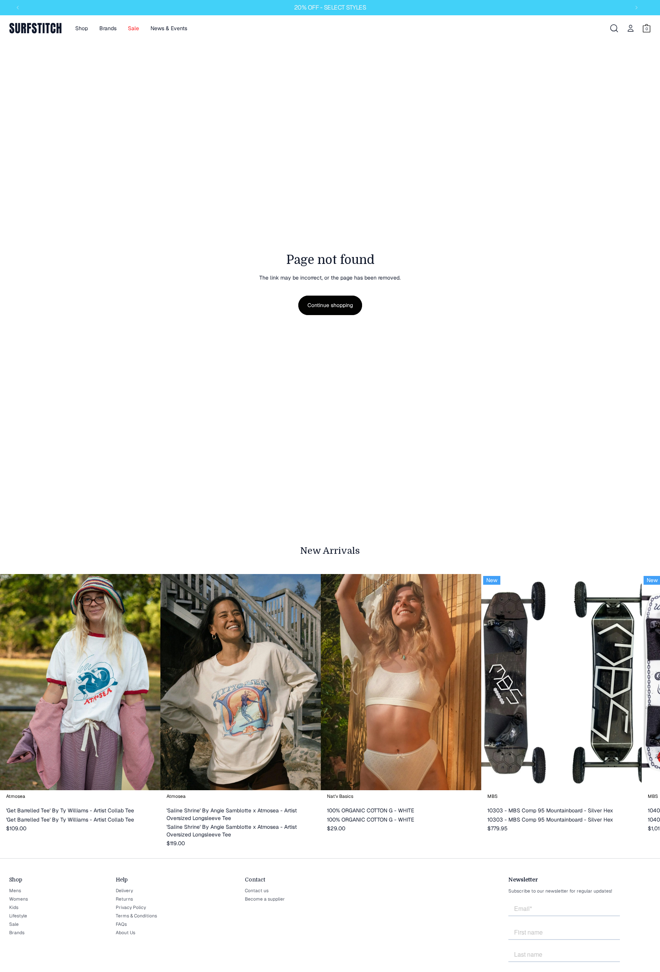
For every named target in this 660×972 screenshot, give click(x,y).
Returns (124, 899)
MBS (492, 796)
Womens (18, 899)
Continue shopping (330, 305)
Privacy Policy (131, 907)
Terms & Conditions (136, 916)
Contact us (257, 891)
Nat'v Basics (340, 796)
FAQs (121, 924)
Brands (16, 933)
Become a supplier (265, 899)
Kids (13, 907)
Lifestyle (18, 916)
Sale (14, 924)
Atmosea (15, 796)
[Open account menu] (630, 28)
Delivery (124, 891)
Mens (15, 891)
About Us (125, 933)
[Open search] (614, 28)
